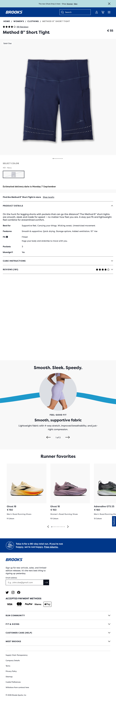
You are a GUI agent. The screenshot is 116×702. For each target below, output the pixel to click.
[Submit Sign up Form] (46, 582)
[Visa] (10, 604)
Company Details (13, 660)
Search (68, 12)
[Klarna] (38, 604)
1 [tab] (51, 526)
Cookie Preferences (13, 682)
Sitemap (9, 677)
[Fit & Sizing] (58, 624)
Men (75, 4)
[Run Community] (58, 615)
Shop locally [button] (48, 197)
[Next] (67, 437)
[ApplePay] (47, 604)
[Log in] (97, 12)
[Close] (109, 4)
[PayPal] (29, 604)
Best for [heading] (7, 225)
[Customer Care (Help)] (58, 632)
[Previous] (48, 437)
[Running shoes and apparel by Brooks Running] (14, 12)
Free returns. (51, 547)
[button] (58, 97)
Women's (18, 21)
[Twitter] (7, 592)
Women (70, 4)
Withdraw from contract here (17, 687)
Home (6, 21)
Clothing (33, 21)
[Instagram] (12, 592)
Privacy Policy (11, 671)
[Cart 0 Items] (102, 12)
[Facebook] (18, 592)
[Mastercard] (19, 604)
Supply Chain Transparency (17, 655)
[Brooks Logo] (58, 560)
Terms (8, 666)
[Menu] (109, 12)
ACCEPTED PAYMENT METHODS (23, 598)
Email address (11, 578)
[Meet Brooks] (58, 641)
